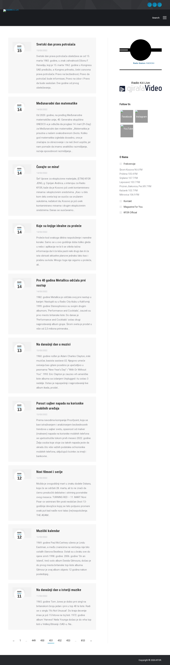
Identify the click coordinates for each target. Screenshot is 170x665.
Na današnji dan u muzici (53, 344)
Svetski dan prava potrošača (55, 44)
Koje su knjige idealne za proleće (59, 226)
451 (51, 640)
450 (42, 640)
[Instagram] (141, 116)
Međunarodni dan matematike (56, 103)
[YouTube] (127, 131)
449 (34, 640)
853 (83, 640)
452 (60, 640)
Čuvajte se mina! (47, 167)
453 (68, 640)
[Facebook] (127, 116)
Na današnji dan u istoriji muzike (58, 590)
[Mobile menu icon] (165, 18)
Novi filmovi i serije (49, 472)
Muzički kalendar (48, 531)
